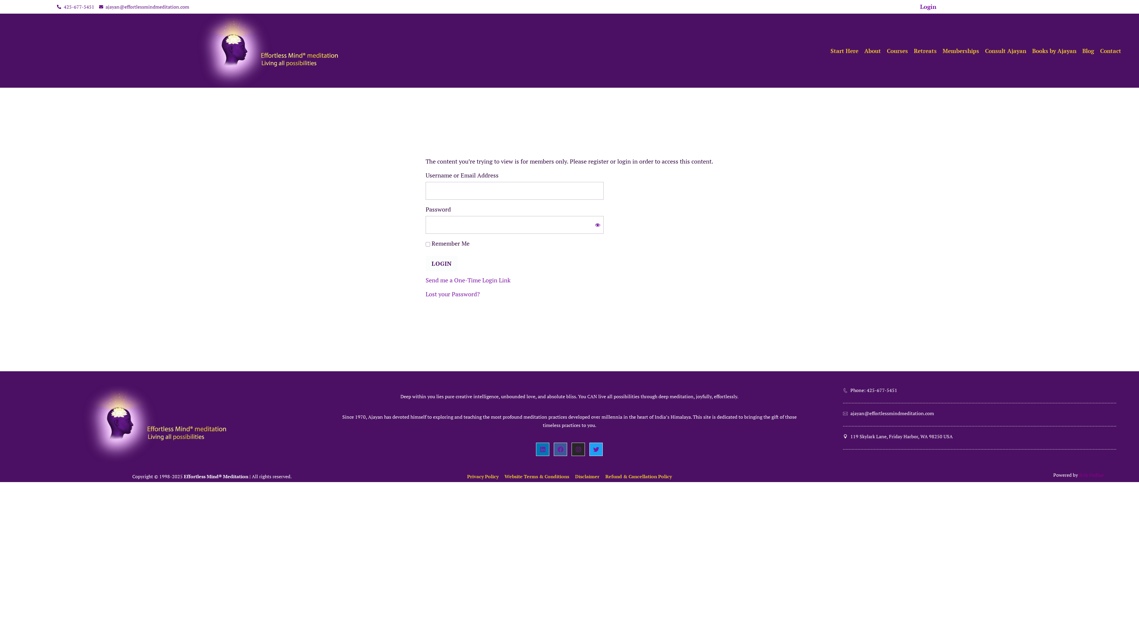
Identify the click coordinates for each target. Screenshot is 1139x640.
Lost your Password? (453, 294)
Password (438, 209)
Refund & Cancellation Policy (638, 476)
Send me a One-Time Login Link (468, 280)
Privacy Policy (483, 476)
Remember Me (450, 243)
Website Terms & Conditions (537, 476)
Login (928, 7)
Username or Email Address (462, 175)
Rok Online (1091, 475)
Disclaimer (587, 476)
